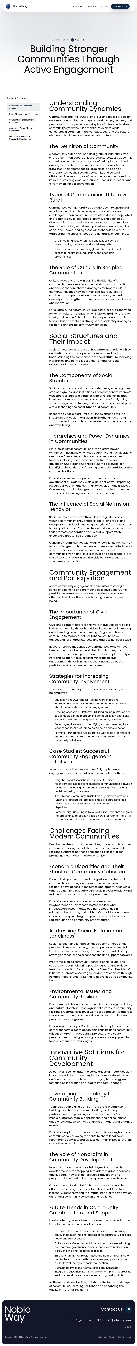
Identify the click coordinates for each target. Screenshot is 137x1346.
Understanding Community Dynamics (20, 107)
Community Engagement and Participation (21, 121)
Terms (121, 1337)
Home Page (75, 1320)
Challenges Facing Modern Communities (21, 129)
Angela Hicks (80, 40)
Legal (129, 1337)
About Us (102, 1337)
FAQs (100, 1320)
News (89, 1320)
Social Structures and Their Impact (24, 114)
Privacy (112, 1337)
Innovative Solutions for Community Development (20, 137)
